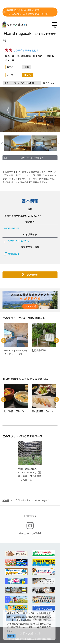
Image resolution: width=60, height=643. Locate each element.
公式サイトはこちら (18, 241)
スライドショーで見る (30, 157)
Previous (8, 110)
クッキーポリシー (27, 627)
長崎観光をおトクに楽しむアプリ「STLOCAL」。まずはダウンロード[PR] (27, 12)
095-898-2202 (11, 228)
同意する (11, 636)
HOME (5, 500)
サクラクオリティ (21, 500)
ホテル (27, 75)
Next (51, 110)
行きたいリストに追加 (22, 82)
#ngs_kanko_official (30, 533)
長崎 (26, 67)
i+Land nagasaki (42, 500)
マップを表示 (31, 274)
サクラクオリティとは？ (26, 50)
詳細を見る (14, 253)
